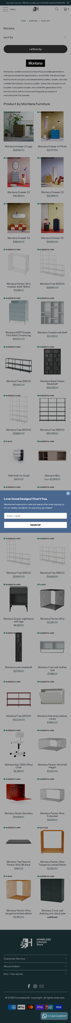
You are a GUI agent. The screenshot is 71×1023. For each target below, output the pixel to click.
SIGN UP (35, 524)
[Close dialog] (68, 493)
